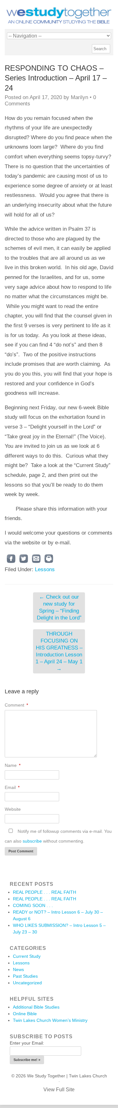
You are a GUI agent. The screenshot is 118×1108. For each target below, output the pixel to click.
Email (12, 787)
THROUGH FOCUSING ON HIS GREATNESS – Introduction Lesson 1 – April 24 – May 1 (59, 651)
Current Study (27, 956)
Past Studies (25, 976)
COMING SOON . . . (33, 905)
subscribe (32, 841)
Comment (16, 705)
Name (12, 765)
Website (13, 809)
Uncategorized (27, 982)
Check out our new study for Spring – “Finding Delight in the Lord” (59, 607)
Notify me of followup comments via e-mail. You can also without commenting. (58, 836)
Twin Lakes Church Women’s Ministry (50, 1020)
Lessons (45, 569)
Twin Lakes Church (88, 1075)
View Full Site (59, 1089)
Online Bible (25, 1013)
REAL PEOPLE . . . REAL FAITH (44, 892)
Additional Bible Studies (36, 1007)
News (18, 969)
